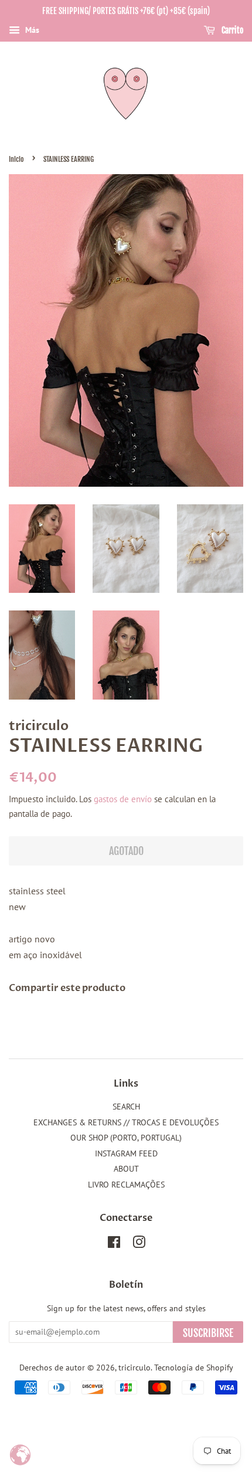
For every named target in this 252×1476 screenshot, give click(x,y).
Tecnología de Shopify (193, 1367)
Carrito (231, 30)
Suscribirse (208, 1332)
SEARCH (126, 1106)
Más (31, 30)
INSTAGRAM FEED (126, 1153)
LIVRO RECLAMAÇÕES (126, 1184)
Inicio (16, 159)
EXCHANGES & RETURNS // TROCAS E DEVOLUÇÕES (126, 1122)
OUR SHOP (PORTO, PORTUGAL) (126, 1137)
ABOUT (126, 1168)
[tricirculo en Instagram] (138, 1244)
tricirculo (134, 1367)
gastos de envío (123, 799)
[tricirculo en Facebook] (114, 1244)
